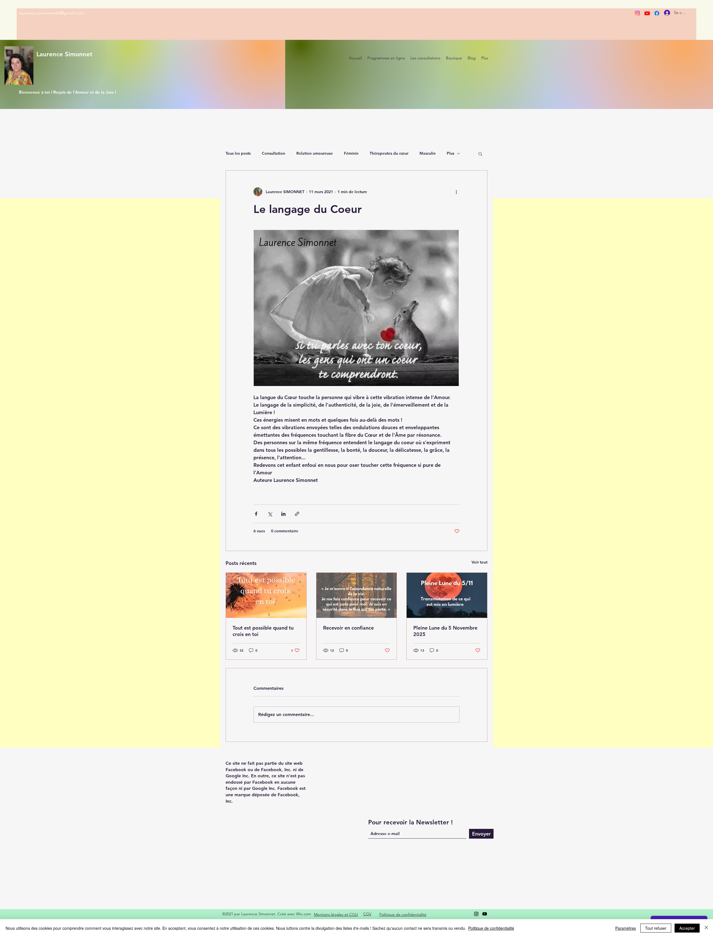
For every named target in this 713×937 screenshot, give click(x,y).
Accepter (687, 928)
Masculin (427, 153)
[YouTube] (484, 914)
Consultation (273, 153)
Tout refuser (655, 928)
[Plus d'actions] (456, 191)
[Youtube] (647, 13)
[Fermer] (706, 928)
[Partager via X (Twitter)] (269, 513)
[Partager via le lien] (297, 513)
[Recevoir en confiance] (356, 595)
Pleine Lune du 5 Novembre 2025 (445, 631)
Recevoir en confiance (348, 628)
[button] (480, 153)
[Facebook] (657, 13)
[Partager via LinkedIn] (283, 513)
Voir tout (479, 562)
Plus (450, 153)
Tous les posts (238, 153)
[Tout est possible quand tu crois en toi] (266, 595)
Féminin (351, 153)
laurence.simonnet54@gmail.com (52, 13)
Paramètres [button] (625, 928)
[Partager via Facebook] (256, 513)
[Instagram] (637, 13)
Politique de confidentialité (491, 928)
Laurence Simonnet (64, 54)
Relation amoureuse (314, 153)
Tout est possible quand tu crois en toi (263, 631)
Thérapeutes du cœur (389, 153)
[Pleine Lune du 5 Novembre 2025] (447, 595)
